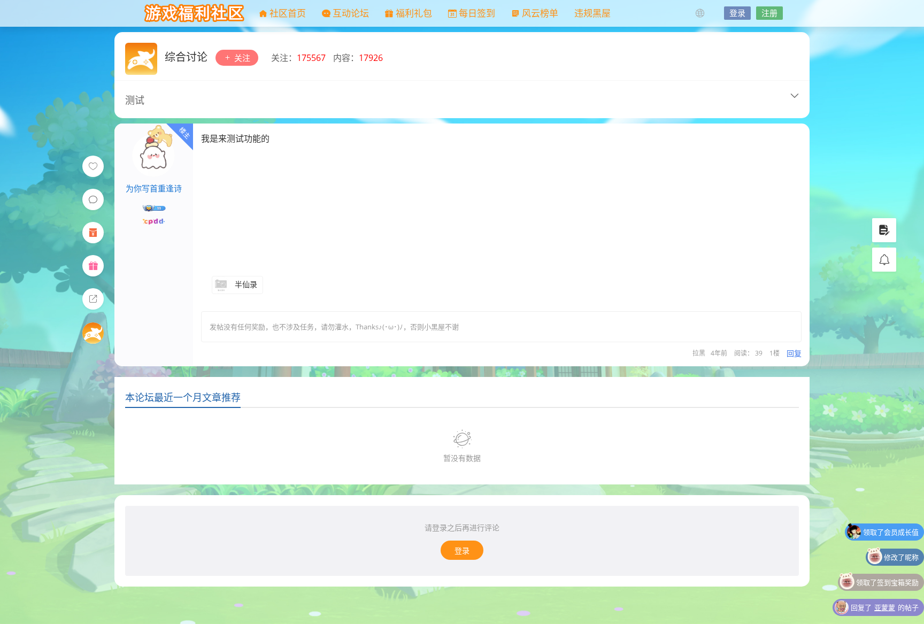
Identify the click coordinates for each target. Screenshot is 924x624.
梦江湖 (194, 13)
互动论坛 (349, 13)
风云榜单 (539, 13)
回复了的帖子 (885, 590)
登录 (737, 12)
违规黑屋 (592, 13)
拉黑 (698, 353)
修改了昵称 (901, 540)
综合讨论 (187, 57)
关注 (241, 57)
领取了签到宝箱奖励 (887, 565)
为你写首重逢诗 (154, 188)
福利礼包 (413, 13)
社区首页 (286, 13)
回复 (794, 353)
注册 (769, 12)
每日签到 (476, 13)
